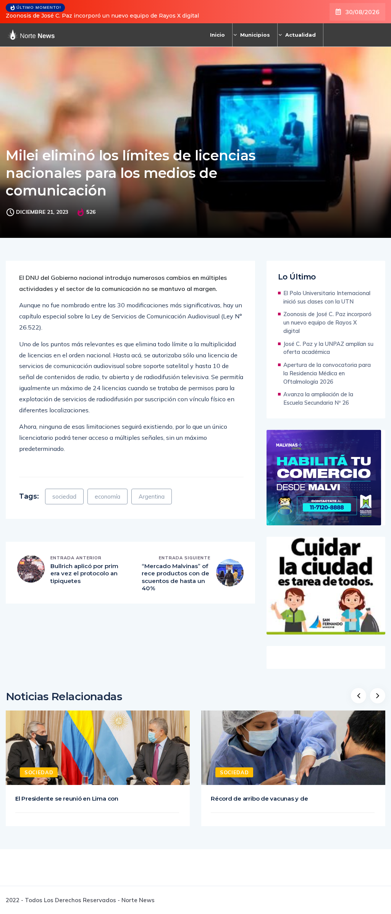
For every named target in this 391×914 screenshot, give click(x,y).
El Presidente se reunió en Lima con (66, 798)
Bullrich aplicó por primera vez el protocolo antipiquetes (84, 573)
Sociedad (38, 772)
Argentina (152, 496)
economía (107, 496)
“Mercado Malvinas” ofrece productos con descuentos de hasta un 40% (175, 577)
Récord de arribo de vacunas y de (259, 798)
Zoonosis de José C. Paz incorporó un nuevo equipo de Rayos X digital (102, 15)
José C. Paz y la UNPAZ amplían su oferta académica (328, 348)
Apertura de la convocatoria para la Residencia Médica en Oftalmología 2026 (327, 373)
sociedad (64, 496)
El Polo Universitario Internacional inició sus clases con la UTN (326, 297)
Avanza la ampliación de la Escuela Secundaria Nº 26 (318, 398)
